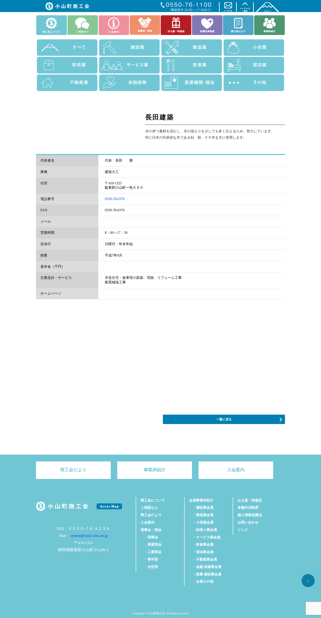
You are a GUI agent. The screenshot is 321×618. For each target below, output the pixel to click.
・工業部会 (151, 552)
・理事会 (149, 537)
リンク (243, 530)
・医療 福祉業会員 (205, 574)
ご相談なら (149, 507)
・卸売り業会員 (203, 530)
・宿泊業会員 (201, 552)
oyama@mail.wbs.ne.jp (89, 535)
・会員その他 (201, 581)
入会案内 (236, 469)
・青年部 (149, 559)
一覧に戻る (224, 419)
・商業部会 (151, 544)
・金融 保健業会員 (205, 567)
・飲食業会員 (201, 544)
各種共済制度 (248, 507)
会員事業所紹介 (201, 500)
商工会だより (73, 469)
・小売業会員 (201, 522)
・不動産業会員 (203, 559)
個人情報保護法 (250, 515)
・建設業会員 (201, 507)
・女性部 (149, 567)
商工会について (153, 500)
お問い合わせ (248, 522)
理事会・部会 (151, 530)
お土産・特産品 (250, 500)
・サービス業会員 (205, 537)
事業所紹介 (155, 469)
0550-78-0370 (114, 199)
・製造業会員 (201, 515)
